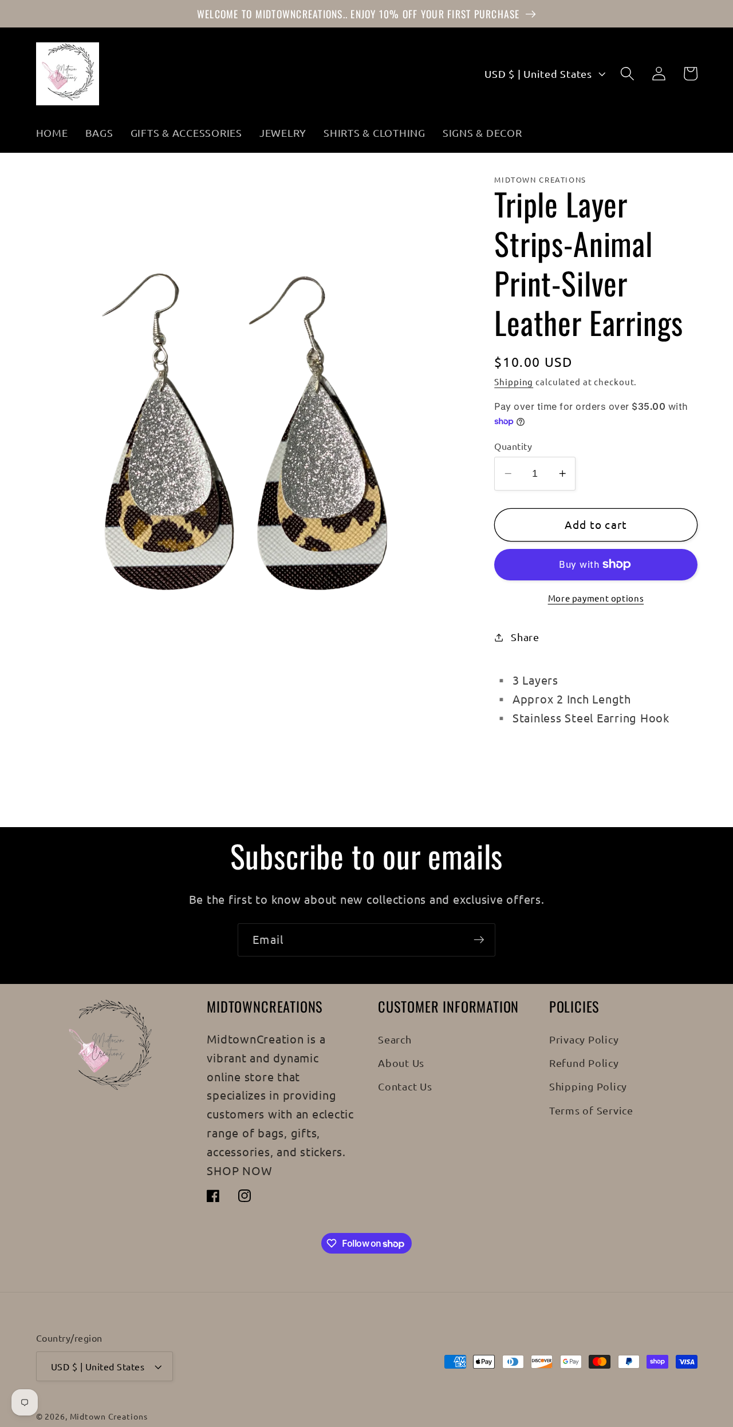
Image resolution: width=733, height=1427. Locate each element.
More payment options (596, 597)
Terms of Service (591, 1110)
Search (395, 1039)
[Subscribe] (479, 939)
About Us (401, 1063)
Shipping (513, 381)
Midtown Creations (109, 1416)
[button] (627, 73)
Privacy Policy (584, 1039)
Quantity (513, 446)
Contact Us (405, 1086)
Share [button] (525, 637)
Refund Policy (584, 1063)
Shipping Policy (588, 1086)
